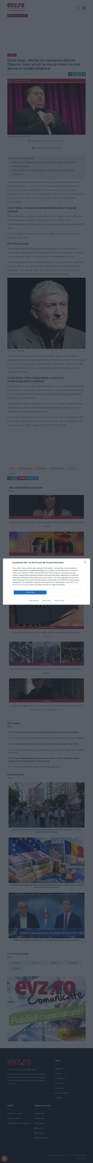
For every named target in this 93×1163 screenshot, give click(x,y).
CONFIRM (30, 592)
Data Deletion (34, 600)
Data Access (46, 600)
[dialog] (46, 581)
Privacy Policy (59, 600)
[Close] (86, 563)
